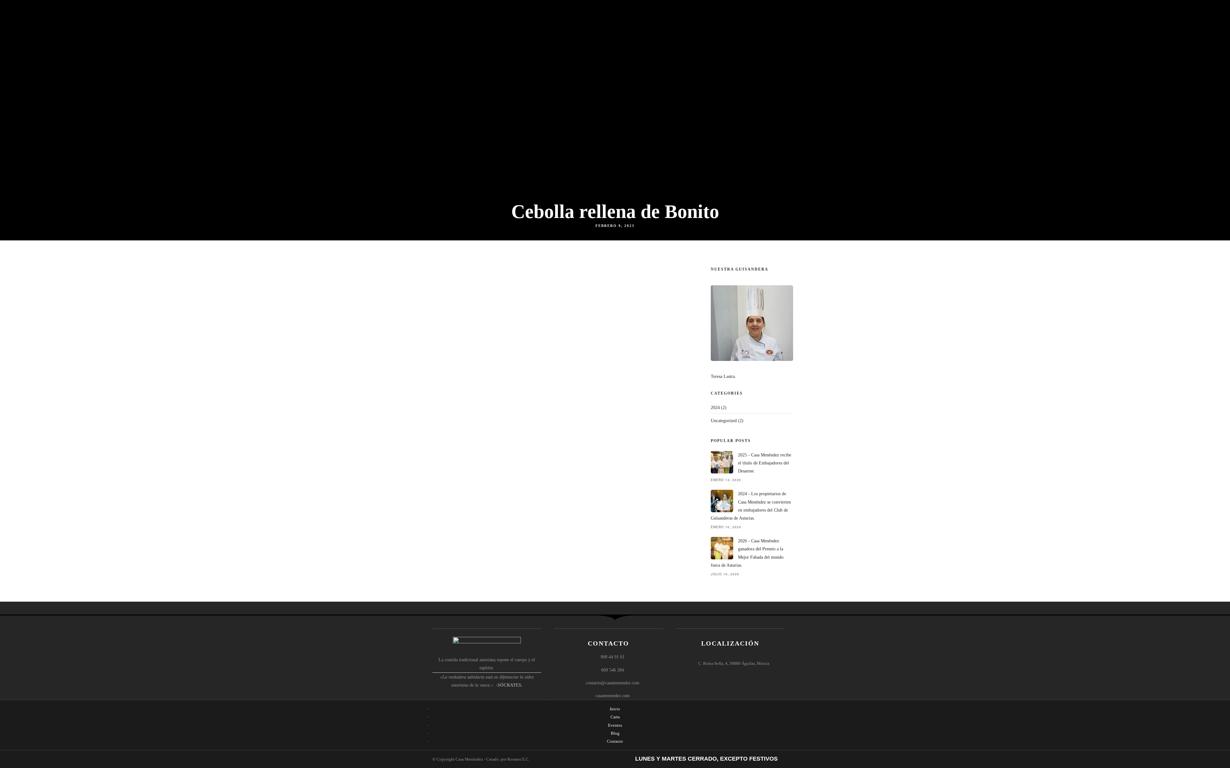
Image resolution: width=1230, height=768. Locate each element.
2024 (715, 407)
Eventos (659, 43)
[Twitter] (788, 9)
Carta (629, 43)
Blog (754, 43)
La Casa (605, 43)
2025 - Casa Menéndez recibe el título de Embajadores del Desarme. (764, 463)
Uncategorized (724, 420)
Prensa (692, 43)
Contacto (779, 43)
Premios (724, 43)
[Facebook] (771, 9)
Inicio (579, 43)
